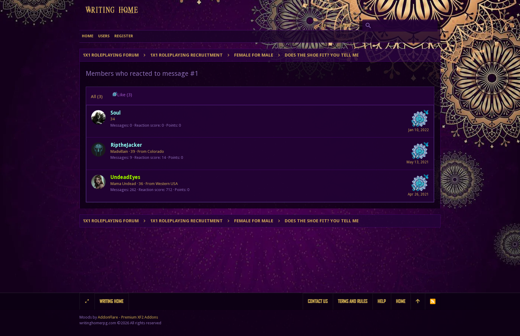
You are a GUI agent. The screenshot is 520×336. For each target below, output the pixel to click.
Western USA (167, 183)
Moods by (118, 317)
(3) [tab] (97, 96)
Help (382, 301)
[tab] (122, 96)
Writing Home (111, 301)
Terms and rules (352, 301)
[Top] (417, 301)
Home (400, 301)
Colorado (155, 151)
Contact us (318, 301)
